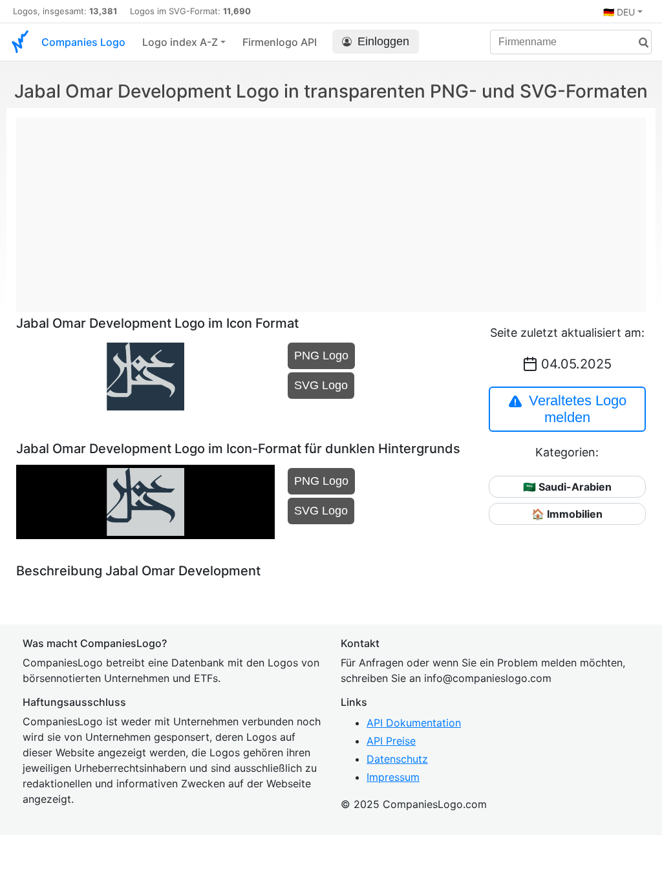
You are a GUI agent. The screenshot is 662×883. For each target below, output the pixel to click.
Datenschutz (397, 758)
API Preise (391, 740)
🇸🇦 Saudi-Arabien (567, 486)
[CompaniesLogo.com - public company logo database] (20, 42)
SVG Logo (321, 385)
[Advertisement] (331, 208)
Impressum (393, 777)
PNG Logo (321, 355)
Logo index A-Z (180, 42)
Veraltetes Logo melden (577, 408)
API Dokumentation (414, 722)
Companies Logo (83, 42)
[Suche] (638, 43)
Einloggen (383, 41)
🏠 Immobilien (567, 513)
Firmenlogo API (279, 42)
